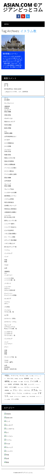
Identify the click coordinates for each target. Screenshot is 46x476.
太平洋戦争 (7, 181)
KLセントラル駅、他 (10, 328)
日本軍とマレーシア (10, 205)
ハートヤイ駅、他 (9, 280)
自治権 (31, 378)
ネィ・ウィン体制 (9, 237)
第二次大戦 (21, 378)
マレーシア (7, 184)
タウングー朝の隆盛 (10, 240)
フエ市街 (7, 307)
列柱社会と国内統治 (10, 209)
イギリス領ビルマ (9, 243)
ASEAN (6, 108)
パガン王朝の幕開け (10, 233)
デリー (6, 347)
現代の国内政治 (9, 202)
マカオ (6, 265)
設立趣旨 (7, 100)
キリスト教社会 (9, 171)
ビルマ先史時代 (9, 230)
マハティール (14, 375)
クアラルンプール (9, 327)
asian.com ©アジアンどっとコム (23, 7)
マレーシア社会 (9, 189)
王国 (21, 384)
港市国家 (16, 378)
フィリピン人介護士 (10, 168)
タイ (5, 131)
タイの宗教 (7, 146)
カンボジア (7, 110)
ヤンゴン (22, 375)
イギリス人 (27, 390)
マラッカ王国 (14, 399)
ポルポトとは (8, 118)
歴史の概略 (7, 111)
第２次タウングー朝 (10, 247)
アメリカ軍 (34, 381)
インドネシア (8, 253)
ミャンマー (7, 215)
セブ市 (6, 315)
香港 (5, 261)
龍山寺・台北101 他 (10, 369)
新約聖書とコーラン (10, 54)
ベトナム (7, 250)
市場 (38, 378)
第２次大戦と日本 (9, 217)
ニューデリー (8, 344)
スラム (34, 390)
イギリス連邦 (12, 387)
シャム (35, 378)
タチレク (7, 288)
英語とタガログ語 (9, 158)
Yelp (23, 16)
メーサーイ (7, 283)
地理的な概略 (8, 133)
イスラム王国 (34, 393)
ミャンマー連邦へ (9, 224)
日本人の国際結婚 (9, 164)
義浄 (11, 381)
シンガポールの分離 (10, 192)
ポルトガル (10, 378)
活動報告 (7, 271)
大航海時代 (23, 396)
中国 (5, 260)
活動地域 (7, 106)
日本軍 (10, 384)
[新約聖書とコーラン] (13, 51)
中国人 (7, 375)
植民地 (7, 381)
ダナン (6, 303)
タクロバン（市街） (10, 318)
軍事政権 (15, 381)
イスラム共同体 (9, 199)
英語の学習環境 (9, 161)
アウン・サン (17, 390)
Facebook (18, 16)
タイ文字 (7, 140)
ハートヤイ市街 (9, 278)
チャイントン (8, 293)
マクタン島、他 (9, 312)
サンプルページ (9, 103)
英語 (25, 384)
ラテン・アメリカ (17, 393)
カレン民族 (31, 375)
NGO (6, 387)
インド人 (26, 381)
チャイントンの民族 (10, 295)
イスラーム (36, 375)
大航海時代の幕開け (10, 212)
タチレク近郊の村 (9, 290)
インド (6, 256)
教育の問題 (7, 128)
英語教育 (26, 378)
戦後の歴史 (7, 154)
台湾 (5, 268)
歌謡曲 (27, 375)
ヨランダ (37, 396)
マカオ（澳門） (9, 362)
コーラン (26, 387)
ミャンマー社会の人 (10, 227)
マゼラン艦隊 (20, 381)
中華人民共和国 (32, 396)
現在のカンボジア (9, 121)
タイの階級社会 (9, 143)
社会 (27, 396)
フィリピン (7, 149)
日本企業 (11, 396)
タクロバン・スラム (10, 322)
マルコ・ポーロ (20, 387)
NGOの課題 (7, 125)
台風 (11, 390)
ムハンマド (31, 384)
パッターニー (8, 275)
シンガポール (8, 332)
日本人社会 (7, 151)
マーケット (37, 384)
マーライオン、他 (9, 335)
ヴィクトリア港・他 (10, 357)
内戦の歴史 (7, 115)
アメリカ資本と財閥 (10, 174)
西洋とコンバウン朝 (10, 220)
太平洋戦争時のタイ (10, 136)
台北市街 (7, 367)
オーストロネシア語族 (34, 387)
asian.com (9, 417)
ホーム (6, 98)
